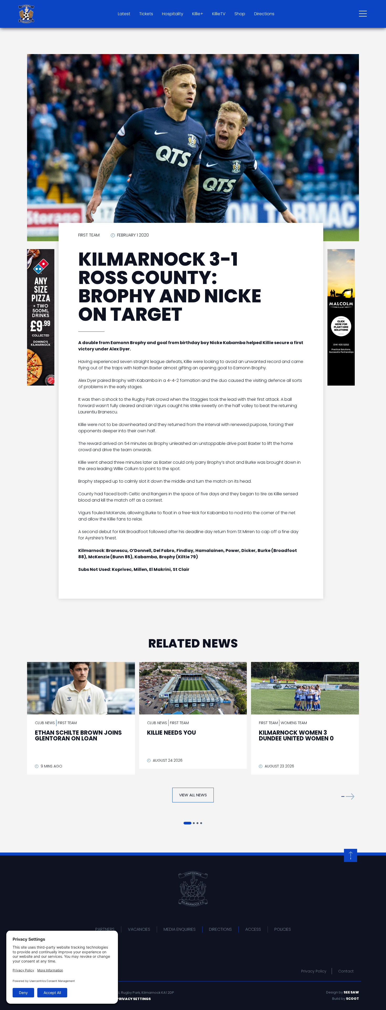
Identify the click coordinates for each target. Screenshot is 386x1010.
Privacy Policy (313, 971)
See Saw (351, 992)
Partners (104, 929)
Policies (282, 929)
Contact (346, 971)
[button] (348, 796)
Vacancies (139, 929)
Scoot (352, 998)
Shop (239, 14)
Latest (124, 14)
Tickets (146, 14)
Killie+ (197, 14)
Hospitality (172, 14)
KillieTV (219, 14)
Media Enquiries (180, 929)
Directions (264, 14)
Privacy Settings (134, 999)
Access (253, 929)
